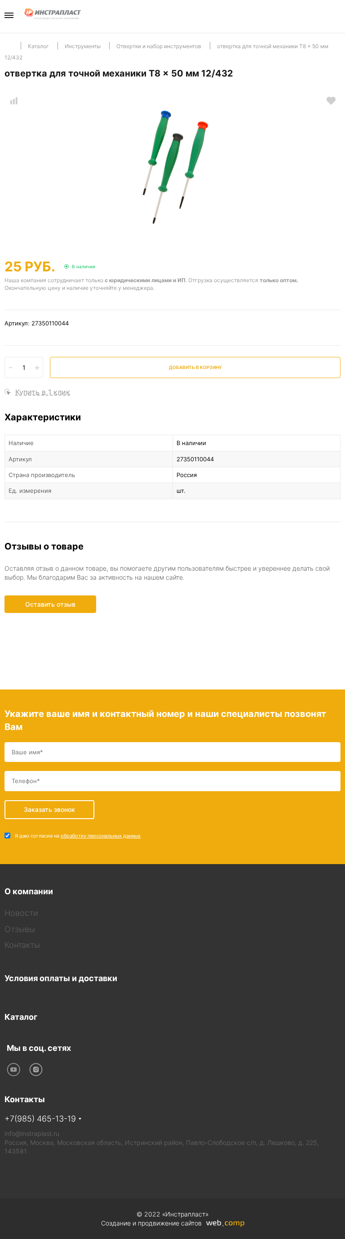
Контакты (22, 945)
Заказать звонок (338, 16)
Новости (21, 913)
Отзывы (19, 929)
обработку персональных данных (101, 836)
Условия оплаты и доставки (60, 978)
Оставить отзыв (50, 604)
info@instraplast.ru (31, 1133)
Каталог (20, 1017)
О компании (28, 891)
